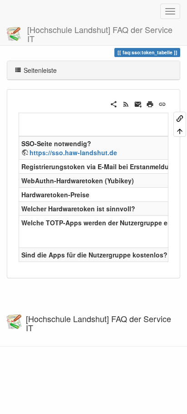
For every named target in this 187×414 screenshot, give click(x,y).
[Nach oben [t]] (180, 130)
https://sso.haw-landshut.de (73, 152)
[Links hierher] (180, 118)
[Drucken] (150, 103)
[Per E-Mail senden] (138, 103)
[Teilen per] (114, 103)
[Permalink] (162, 103)
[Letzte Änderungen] (126, 103)
